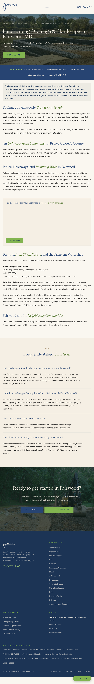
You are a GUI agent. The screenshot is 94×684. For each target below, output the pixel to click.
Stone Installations (56, 588)
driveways (26, 173)
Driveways (53, 600)
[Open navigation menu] (47, 6)
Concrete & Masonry (57, 584)
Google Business (55, 632)
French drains (51, 120)
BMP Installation (55, 556)
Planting (52, 564)
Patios (51, 592)
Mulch (51, 572)
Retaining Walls (55, 596)
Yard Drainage (55, 548)
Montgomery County (11, 622)
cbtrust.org (79, 289)
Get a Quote (13, 55)
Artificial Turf (54, 576)
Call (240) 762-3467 (59, 510)
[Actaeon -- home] (10, 7)
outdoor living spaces (41, 183)
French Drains (54, 552)
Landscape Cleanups (57, 568)
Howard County (9, 634)
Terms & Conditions (74, 671)
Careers (88, 671)
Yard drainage (66, 129)
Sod (50, 560)
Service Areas (20, 24)
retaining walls (38, 173)
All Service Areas (9, 618)
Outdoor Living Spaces (58, 604)
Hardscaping (54, 580)
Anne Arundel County (11, 630)
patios (19, 173)
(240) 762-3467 (11, 566)
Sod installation (15, 183)
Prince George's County (44, 24)
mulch (25, 183)
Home (5, 24)
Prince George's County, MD (15, 325)
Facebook (53, 628)
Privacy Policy (56, 671)
